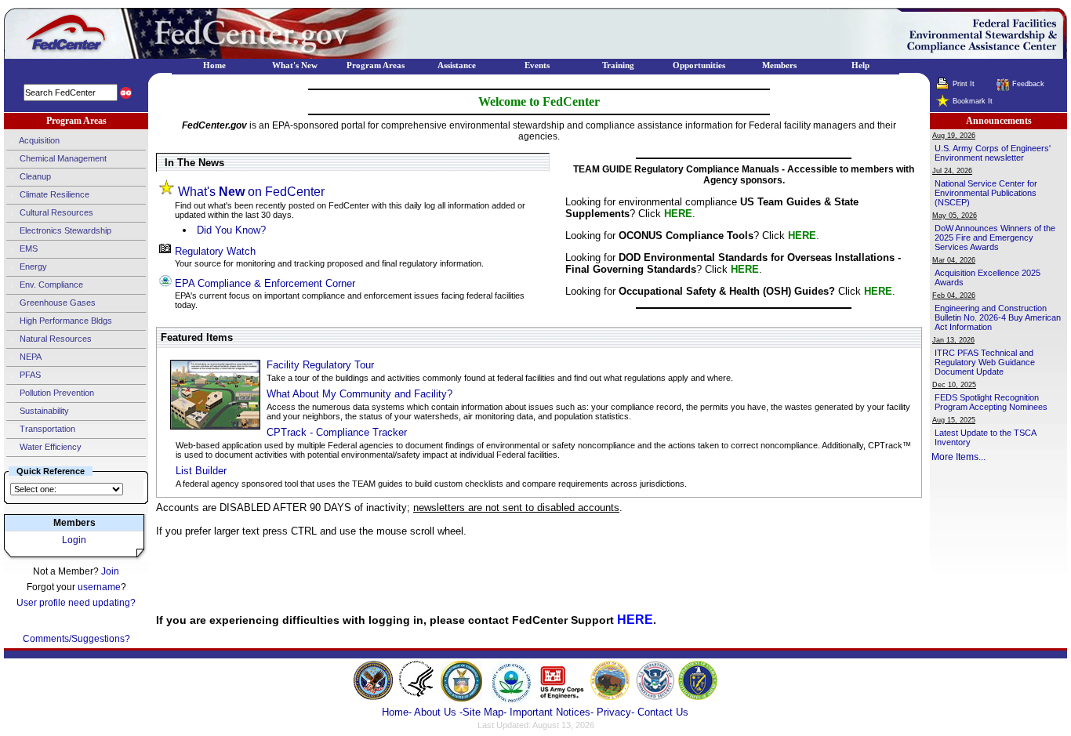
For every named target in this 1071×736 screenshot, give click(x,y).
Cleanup (34, 176)
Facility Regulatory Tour (320, 365)
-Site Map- (482, 712)
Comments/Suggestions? (76, 638)
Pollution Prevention (55, 392)
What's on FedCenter (251, 191)
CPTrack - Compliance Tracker (337, 432)
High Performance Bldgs (64, 320)
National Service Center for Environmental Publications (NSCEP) (986, 193)
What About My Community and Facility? (359, 394)
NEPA (29, 356)
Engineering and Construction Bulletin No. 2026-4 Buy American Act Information (998, 317)
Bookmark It (973, 101)
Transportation (46, 428)
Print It (964, 84)
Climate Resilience (53, 194)
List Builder (201, 471)
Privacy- (615, 712)
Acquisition (38, 140)
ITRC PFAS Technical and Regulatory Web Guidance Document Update (985, 362)
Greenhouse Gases (56, 302)
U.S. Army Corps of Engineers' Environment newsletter (993, 152)
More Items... (958, 456)
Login (74, 540)
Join (110, 571)
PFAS (29, 374)
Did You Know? (231, 230)
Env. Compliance (50, 284)
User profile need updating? (76, 602)
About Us (436, 712)
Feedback (1028, 84)
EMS (27, 248)
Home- (397, 712)
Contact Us (662, 712)
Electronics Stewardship (64, 230)
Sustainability (43, 410)
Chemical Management (62, 158)
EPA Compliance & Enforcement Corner (265, 283)
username (99, 587)
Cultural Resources (55, 212)
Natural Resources (54, 338)
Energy (32, 266)
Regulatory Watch (215, 251)
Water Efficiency (49, 446)
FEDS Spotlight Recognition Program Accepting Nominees (991, 402)
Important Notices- (552, 712)
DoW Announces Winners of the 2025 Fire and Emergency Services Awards (995, 237)
